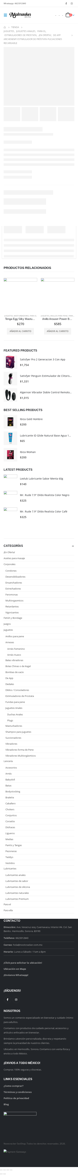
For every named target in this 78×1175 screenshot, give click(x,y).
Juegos (7, 623)
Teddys (9, 857)
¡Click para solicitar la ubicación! (23, 962)
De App (9, 678)
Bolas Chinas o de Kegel (18, 666)
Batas (8, 785)
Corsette (10, 821)
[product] (20, 294)
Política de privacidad (16, 1098)
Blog (6, 1104)
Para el (33, 315)
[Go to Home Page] (5, 27)
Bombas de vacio (14, 672)
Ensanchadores (13, 582)
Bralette (9, 797)
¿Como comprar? (13, 1085)
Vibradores (11, 743)
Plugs (10, 720)
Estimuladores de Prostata (19, 696)
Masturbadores (21, 315)
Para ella (8, 910)
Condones (11, 570)
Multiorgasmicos (14, 600)
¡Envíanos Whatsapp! (16, 975)
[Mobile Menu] (6, 15)
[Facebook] (66, 3)
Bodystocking (12, 791)
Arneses (9, 642)
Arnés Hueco (14, 654)
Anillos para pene (59, 315)
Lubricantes (10, 868)
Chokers (9, 809)
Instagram (16, 999)
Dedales (9, 684)
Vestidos (10, 863)
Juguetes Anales (13, 708)
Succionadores (13, 737)
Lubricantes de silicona (17, 887)
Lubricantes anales (15, 875)
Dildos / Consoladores (17, 690)
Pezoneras (11, 851)
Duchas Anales (15, 714)
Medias (9, 839)
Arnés (8, 773)
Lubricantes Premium (17, 899)
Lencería (8, 761)
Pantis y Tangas (13, 845)
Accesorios (11, 767)
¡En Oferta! (9, 552)
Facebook (7, 999)
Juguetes (8, 315)
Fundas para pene (15, 702)
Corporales (9, 564)
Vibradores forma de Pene (19, 749)
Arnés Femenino (16, 648)
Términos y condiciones (18, 1092)
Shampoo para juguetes (18, 731)
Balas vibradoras (14, 660)
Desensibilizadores (15, 576)
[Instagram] (71, 3)
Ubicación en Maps (15, 968)
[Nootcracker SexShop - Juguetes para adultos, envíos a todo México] (20, 15)
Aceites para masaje (14, 558)
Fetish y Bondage (13, 618)
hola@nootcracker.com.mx (28, 944)
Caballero (10, 803)
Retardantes (12, 606)
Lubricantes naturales (17, 893)
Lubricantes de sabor (16, 881)
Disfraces (10, 827)
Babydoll (10, 779)
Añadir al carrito (20, 331)
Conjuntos (11, 815)
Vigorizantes (12, 612)
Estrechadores (13, 588)
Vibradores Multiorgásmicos (20, 755)
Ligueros (10, 833)
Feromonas (11, 594)
